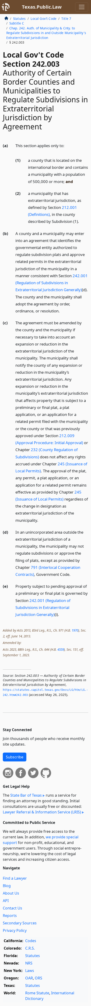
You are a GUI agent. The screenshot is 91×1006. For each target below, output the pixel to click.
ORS (38, 978)
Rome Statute (37, 993)
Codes (30, 940)
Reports (10, 915)
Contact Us (12, 908)
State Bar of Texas (26, 795)
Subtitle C (16, 23)
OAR (29, 978)
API (6, 900)
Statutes (19, 18)
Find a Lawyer (15, 878)
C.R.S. (30, 948)
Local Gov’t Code (43, 18)
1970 (75, 630)
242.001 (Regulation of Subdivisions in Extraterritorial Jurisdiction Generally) (51, 282)
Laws (29, 970)
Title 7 (66, 18)
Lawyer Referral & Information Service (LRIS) (42, 812)
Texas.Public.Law (42, 7)
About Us (11, 893)
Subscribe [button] (14, 757)
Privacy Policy (15, 930)
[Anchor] (67, 145)
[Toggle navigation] (81, 7)
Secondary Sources (20, 923)
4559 (60, 649)
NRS (28, 963)
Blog (7, 885)
